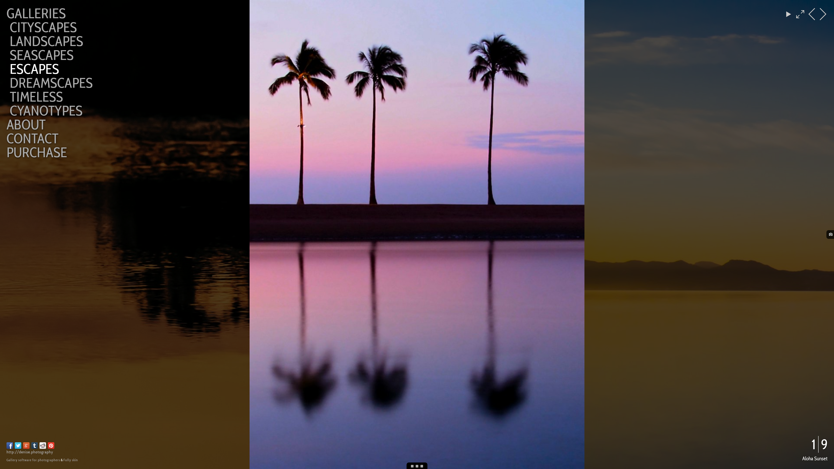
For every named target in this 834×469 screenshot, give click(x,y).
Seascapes (42, 55)
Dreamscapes (51, 82)
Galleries (36, 13)
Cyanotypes (46, 110)
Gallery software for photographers (33, 460)
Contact (32, 138)
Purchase (37, 152)
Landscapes (46, 41)
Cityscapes (43, 27)
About (26, 124)
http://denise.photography (30, 451)
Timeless (36, 96)
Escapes (34, 69)
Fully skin (70, 460)
